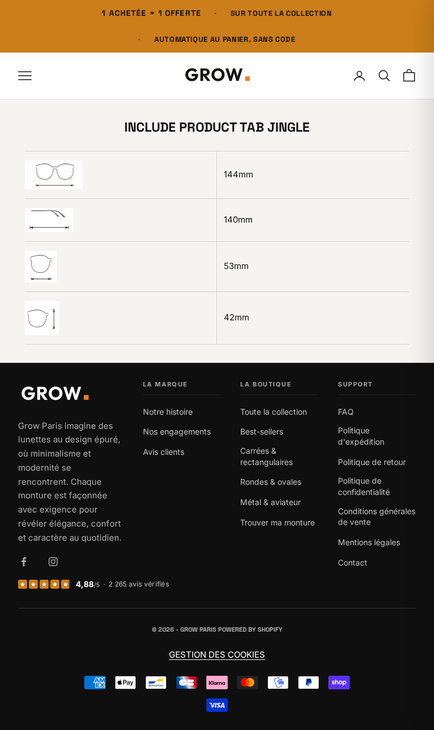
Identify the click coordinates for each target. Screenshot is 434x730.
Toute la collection (273, 411)
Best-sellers (261, 431)
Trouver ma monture (277, 522)
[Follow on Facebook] (23, 561)
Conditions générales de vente (376, 516)
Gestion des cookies (217, 654)
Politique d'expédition (361, 435)
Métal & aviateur (270, 502)
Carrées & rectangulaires (266, 456)
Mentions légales (369, 542)
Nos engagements (177, 431)
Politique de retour (372, 462)
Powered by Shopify (250, 629)
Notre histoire (168, 411)
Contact (352, 562)
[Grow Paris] (70, 394)
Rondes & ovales (270, 481)
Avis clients (163, 452)
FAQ (346, 411)
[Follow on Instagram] (53, 561)
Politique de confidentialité (364, 486)
